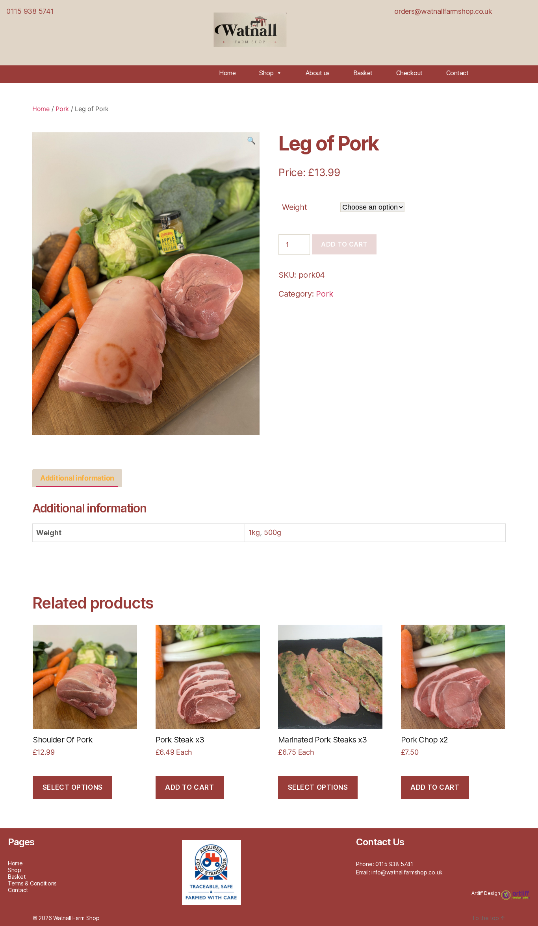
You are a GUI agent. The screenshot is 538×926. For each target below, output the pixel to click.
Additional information (77, 478)
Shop (266, 73)
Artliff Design (486, 893)
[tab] (77, 478)
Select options (73, 787)
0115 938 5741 (30, 11)
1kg (254, 532)
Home (227, 73)
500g (272, 532)
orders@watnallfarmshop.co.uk (443, 11)
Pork (62, 109)
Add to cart (344, 244)
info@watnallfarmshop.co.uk (407, 872)
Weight (294, 207)
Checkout (409, 73)
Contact (457, 73)
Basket (363, 73)
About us (318, 73)
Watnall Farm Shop (76, 918)
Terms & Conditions (32, 883)
